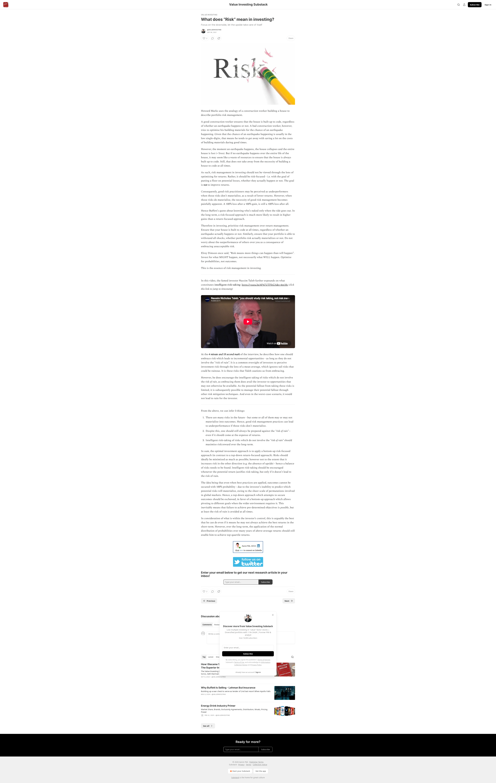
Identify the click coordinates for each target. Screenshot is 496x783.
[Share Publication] (464, 4)
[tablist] (212, 624)
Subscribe (474, 4)
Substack (235, 777)
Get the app (260, 771)
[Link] (197, 574)
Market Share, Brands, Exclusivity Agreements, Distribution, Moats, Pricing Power (234, 710)
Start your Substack (241, 771)
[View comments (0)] (212, 38)
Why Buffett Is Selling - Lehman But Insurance (228, 687)
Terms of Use (239, 662)
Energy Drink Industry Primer (218, 705)
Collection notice (260, 764)
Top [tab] (204, 657)
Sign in (488, 4)
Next (287, 601)
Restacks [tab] (218, 624)
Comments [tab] (207, 624)
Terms (248, 764)
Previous (211, 601)
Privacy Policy (256, 665)
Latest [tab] (210, 657)
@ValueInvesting (214, 30)
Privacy (241, 764)
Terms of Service (264, 660)
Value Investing (209, 15)
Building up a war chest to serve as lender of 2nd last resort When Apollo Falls (235, 691)
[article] (248, 693)
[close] (273, 615)
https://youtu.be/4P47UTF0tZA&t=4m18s (265, 285)
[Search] (458, 4)
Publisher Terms (256, 762)
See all (206, 726)
